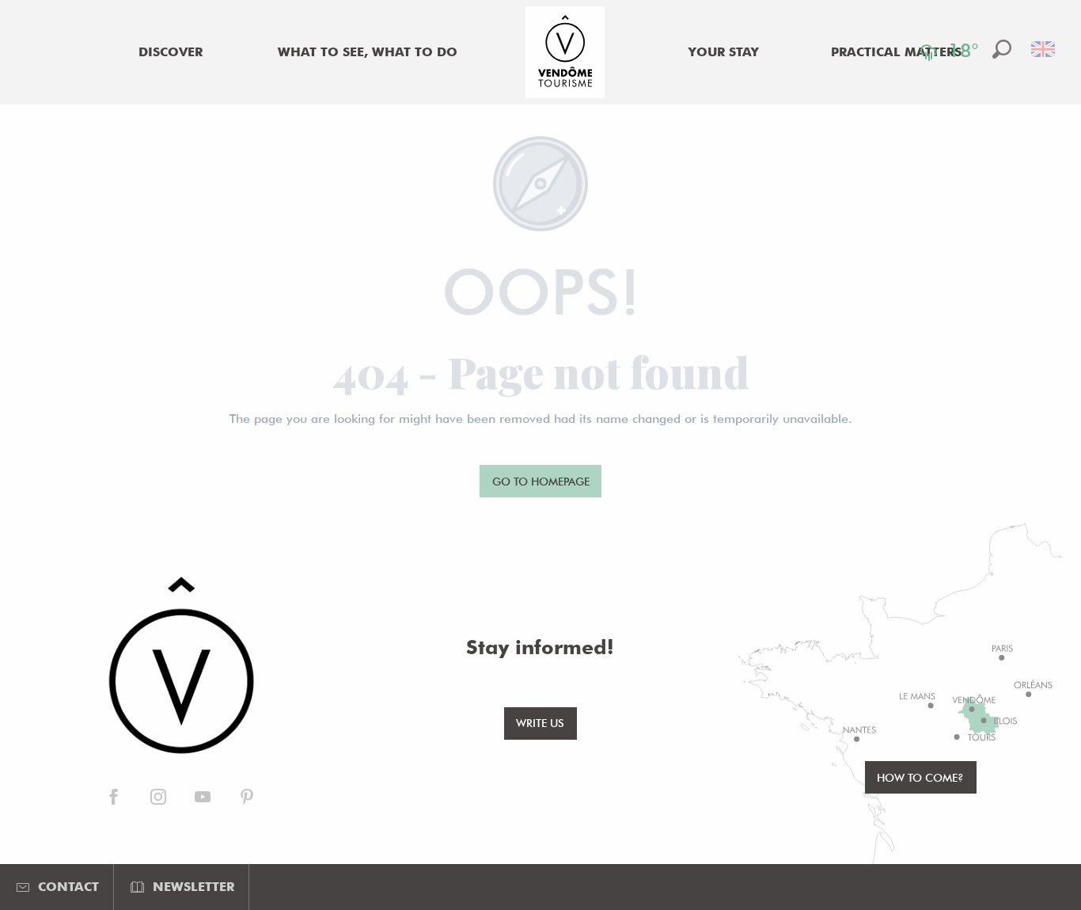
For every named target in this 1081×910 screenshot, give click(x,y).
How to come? (920, 777)
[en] (1044, 49)
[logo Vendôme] (180, 667)
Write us (540, 722)
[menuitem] (170, 52)
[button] (1002, 49)
